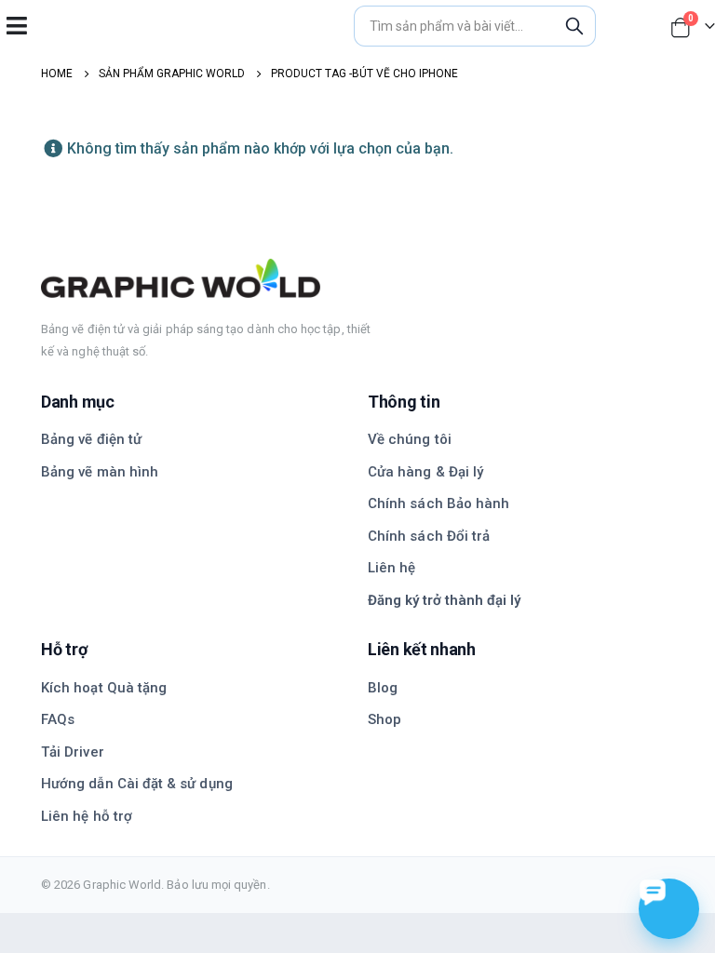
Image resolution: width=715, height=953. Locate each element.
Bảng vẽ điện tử (91, 439)
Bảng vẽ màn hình (99, 471)
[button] (16, 25)
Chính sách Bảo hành (438, 503)
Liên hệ (391, 567)
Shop (384, 719)
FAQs (57, 719)
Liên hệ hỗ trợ (86, 816)
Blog (383, 687)
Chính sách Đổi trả (429, 536)
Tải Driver (72, 752)
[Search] (574, 26)
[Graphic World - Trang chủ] (357, 278)
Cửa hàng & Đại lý (425, 471)
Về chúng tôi (410, 439)
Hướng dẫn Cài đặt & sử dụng (137, 783)
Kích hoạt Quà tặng (104, 687)
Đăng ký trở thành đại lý (444, 600)
